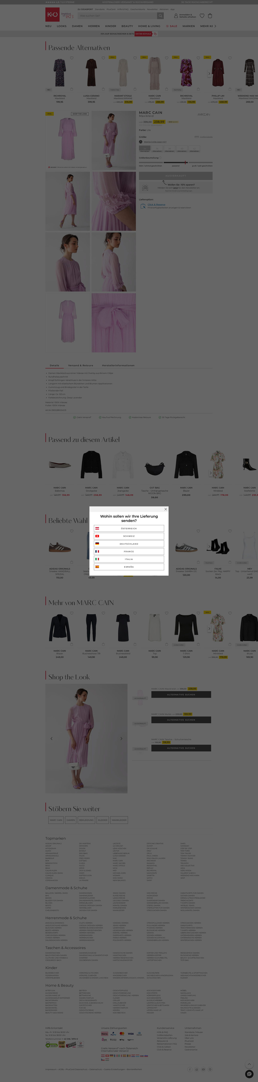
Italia (129, 559)
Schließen (166, 509)
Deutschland (129, 544)
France (129, 551)
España (129, 567)
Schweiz (129, 536)
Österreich (129, 528)
